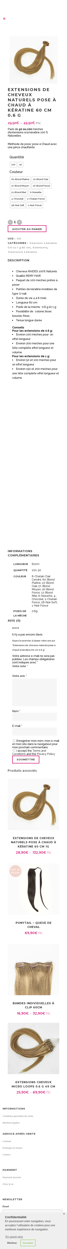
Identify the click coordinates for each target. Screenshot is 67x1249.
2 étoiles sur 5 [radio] (15, 670)
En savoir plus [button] (14, 1236)
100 (34, 570)
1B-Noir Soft (49, 602)
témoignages (20, 450)
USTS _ (17, 381)
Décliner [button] (12, 1242)
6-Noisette (45, 595)
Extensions (40, 247)
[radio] (13, 164)
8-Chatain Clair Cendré (41, 578)
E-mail (17, 726)
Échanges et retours (12, 1148)
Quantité (16, 157)
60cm (35, 564)
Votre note (20, 666)
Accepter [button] (28, 1242)
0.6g (34, 611)
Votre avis (19, 676)
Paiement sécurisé (12, 1177)
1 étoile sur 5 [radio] (13, 670)
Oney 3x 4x (8, 1184)
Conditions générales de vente (18, 1116)
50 (39, 570)
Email (6, 1206)
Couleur (16, 172)
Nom (16, 711)
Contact (6, 1155)
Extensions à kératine (22, 251)
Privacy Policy (46, 754)
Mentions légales (11, 1123)
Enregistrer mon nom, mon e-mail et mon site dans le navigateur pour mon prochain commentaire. (35, 744)
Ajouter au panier (27, 229)
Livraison (7, 1141)
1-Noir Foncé (40, 605)
